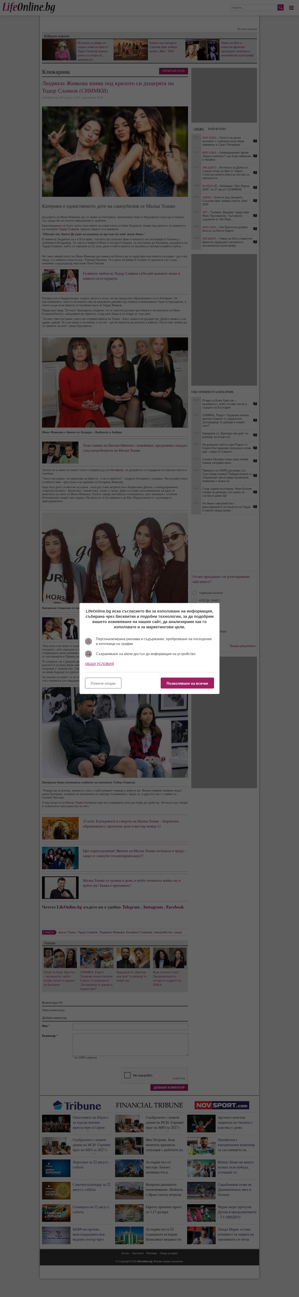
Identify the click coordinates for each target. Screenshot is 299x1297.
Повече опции (103, 683)
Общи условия (99, 664)
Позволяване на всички (187, 683)
